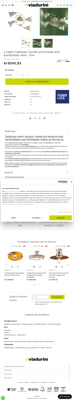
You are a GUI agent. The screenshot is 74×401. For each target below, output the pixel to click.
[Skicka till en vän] (30, 118)
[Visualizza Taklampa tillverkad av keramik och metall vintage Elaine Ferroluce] (56, 266)
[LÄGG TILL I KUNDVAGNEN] (12, 266)
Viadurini (7, 370)
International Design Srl (14, 366)
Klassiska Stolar (8, 341)
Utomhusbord (21, 335)
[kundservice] (6, 5)
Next (68, 22)
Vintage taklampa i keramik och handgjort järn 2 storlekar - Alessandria (36, 275)
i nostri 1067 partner (12, 191)
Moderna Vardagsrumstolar (36, 341)
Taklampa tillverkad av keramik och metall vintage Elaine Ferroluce (58, 275)
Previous (6, 22)
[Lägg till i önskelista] (18, 266)
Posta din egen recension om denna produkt (41, 113)
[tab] (37, 131)
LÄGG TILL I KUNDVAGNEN (37, 82)
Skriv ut (59, 113)
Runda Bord (7, 330)
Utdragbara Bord (10, 321)
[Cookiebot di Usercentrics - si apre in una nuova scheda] (59, 182)
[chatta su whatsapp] (3, 398)
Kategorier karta (35, 382)
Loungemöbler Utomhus (22, 347)
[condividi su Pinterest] (44, 118)
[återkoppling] (9, 5)
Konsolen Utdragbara (54, 324)
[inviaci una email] (3, 5)
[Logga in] (61, 5)
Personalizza (36, 218)
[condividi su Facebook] (40, 118)
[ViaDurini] (36, 5)
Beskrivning (10, 131)
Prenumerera (58, 297)
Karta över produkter (23, 382)
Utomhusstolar (49, 341)
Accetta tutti (60, 218)
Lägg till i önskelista (19, 113)
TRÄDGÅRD (8, 345)
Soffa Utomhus (35, 347)
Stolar (6, 338)
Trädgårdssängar (9, 347)
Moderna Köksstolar (20, 341)
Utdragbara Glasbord (40, 324)
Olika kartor (52, 382)
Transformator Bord (10, 335)
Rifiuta (13, 218)
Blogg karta (44, 382)
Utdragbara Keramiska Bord (12, 324)
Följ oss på (8, 378)
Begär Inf (9, 172)
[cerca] (58, 5)
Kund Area (8, 374)
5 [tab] (41, 286)
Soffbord (6, 332)
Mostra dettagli (63, 212)
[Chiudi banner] (71, 182)
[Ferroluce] (62, 96)
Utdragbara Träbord (27, 324)
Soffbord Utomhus (46, 347)
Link (46, 304)
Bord (6, 327)
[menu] (71, 5)
